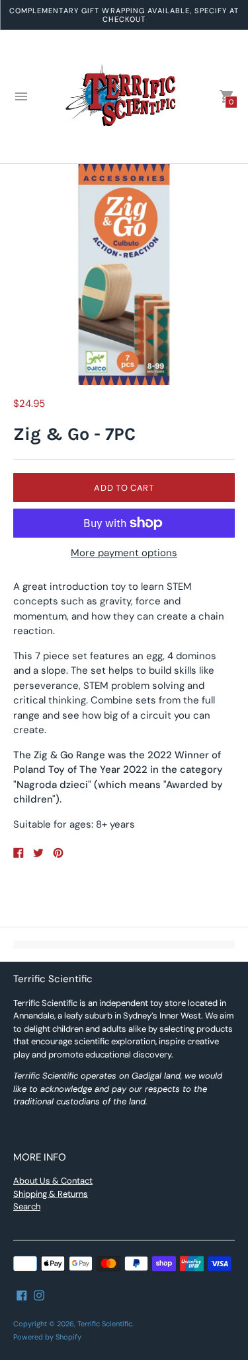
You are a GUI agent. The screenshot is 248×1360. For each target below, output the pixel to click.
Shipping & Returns (50, 1193)
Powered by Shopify (47, 1337)
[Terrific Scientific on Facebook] (22, 1294)
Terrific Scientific (104, 1323)
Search (26, 1206)
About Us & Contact (53, 1180)
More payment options (124, 553)
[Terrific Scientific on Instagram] (39, 1294)
